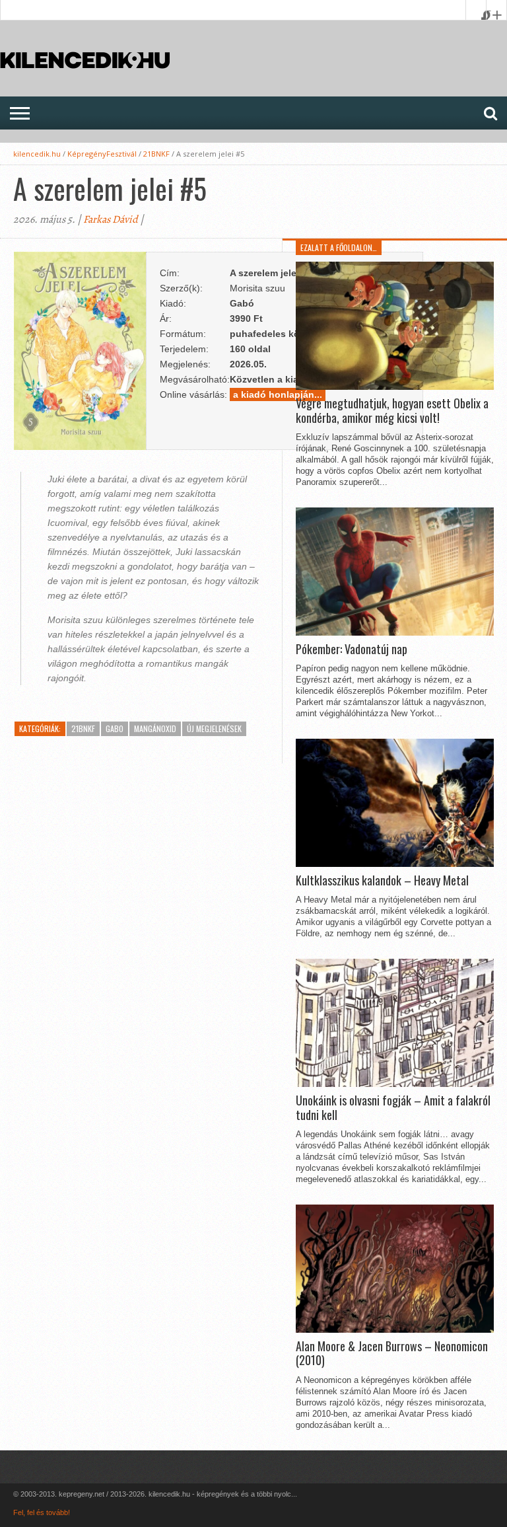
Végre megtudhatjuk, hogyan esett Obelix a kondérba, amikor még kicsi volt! (392, 410)
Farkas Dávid (110, 219)
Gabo (114, 728)
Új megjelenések (214, 728)
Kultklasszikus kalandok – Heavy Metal (382, 881)
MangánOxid (155, 728)
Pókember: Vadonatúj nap (351, 649)
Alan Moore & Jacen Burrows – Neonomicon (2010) (392, 1353)
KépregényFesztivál (102, 154)
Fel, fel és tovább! (41, 1512)
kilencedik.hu (37, 154)
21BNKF (156, 154)
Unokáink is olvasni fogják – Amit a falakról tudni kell (393, 1108)
